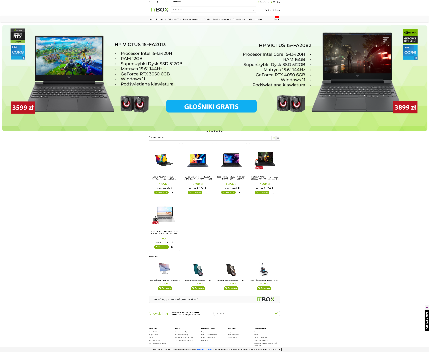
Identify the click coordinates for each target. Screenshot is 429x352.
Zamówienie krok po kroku (183, 332)
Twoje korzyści (153, 334)
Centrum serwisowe (260, 337)
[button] (172, 193)
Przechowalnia (232, 337)
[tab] (207, 131)
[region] (214, 78)
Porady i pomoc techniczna (157, 343)
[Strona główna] (160, 10)
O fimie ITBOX (153, 332)
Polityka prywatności (208, 337)
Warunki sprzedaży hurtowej (184, 337)
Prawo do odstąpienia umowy (184, 340)
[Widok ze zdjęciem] (273, 138)
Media (256, 334)
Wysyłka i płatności (155, 340)
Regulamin (204, 332)
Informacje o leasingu (182, 334)
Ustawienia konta (233, 334)
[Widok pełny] (278, 138)
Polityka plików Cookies (209, 334)
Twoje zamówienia (234, 332)
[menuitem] (158, 19)
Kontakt (151, 337)
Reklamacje (205, 340)
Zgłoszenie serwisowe (261, 340)
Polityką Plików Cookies (204, 349)
